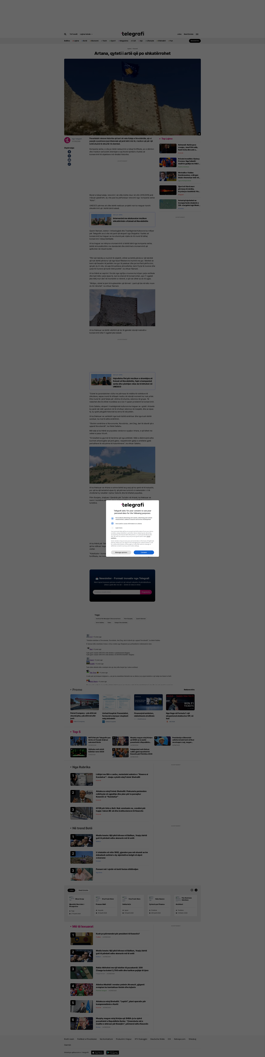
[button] (132, 527)
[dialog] (132, 528)
